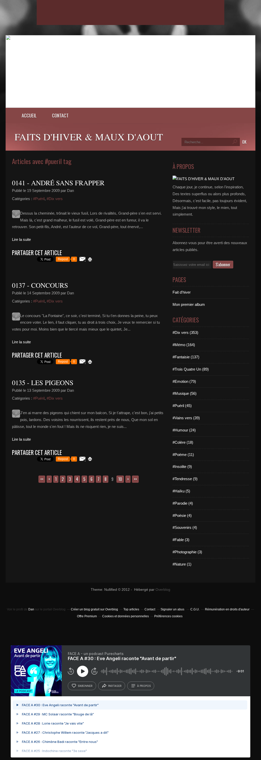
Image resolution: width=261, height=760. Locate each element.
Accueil (29, 115)
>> (135, 479)
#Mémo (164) (184, 345)
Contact (60, 115)
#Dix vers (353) (185, 332)
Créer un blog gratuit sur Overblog (94, 609)
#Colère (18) (183, 442)
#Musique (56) (185, 393)
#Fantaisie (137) (186, 357)
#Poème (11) (183, 454)
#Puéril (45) (182, 405)
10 (120, 479)
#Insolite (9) (182, 466)
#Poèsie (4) (182, 515)
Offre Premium (87, 616)
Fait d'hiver (182, 292)
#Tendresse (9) (185, 479)
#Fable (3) (181, 540)
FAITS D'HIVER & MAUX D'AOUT (89, 136)
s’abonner (85, 685)
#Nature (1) (182, 564)
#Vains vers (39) (186, 418)
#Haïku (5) (181, 491)
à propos (144, 685)
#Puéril (39, 198)
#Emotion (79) (184, 381)
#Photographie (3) (187, 552)
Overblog (162, 590)
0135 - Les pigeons (42, 382)
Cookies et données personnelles (125, 616)
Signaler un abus (173, 609)
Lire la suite (21, 239)
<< (41, 479)
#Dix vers (55, 198)
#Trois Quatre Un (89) (191, 369)
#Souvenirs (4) (185, 527)
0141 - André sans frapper (58, 182)
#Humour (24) (184, 430)
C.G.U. (195, 609)
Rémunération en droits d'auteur (227, 609)
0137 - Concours (40, 285)
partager (115, 685)
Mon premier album (189, 304)
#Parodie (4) (183, 503)
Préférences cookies (168, 616)
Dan (31, 609)
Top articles (131, 609)
